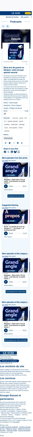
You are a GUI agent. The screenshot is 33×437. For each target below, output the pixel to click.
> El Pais (23, 409)
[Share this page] (26, 64)
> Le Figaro (17, 409)
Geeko (21, 373)
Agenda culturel (16, 381)
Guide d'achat (11, 388)
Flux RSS (24, 414)
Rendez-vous (3, 405)
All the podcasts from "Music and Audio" (16, 340)
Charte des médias (12, 430)
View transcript (8, 138)
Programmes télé (26, 381)
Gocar (21, 387)
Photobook (3, 390)
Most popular (12, 160)
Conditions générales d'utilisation (9, 427)
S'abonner (28, 13)
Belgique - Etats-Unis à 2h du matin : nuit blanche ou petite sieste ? (14, 181)
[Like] (5, 113)
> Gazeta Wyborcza (15, 413)
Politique (7, 369)
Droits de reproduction (24, 430)
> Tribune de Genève (21, 411)
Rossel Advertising (9, 402)
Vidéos (7, 373)
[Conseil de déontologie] (7, 417)
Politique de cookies (11, 428)
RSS (24, 383)
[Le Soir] (15, 13)
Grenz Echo (10, 404)
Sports (26, 369)
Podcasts (2, 373)
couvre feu (15, 118)
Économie (21, 369)
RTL (25, 402)
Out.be (21, 383)
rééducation (14, 124)
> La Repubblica (10, 411)
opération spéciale (13, 121)
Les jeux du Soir (4, 385)
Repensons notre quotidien (23, 371)
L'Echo (17, 402)
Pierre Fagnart (16, 105)
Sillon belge (18, 405)
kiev (26, 118)
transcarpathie (13, 127)
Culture (2, 371)
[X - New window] (8, 151)
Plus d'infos (16, 422)
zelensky (6, 131)
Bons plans (26, 387)
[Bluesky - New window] (15, 151)
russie (6, 127)
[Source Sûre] (4, 425)
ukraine (20, 127)
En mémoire (11, 405)
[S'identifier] (23, 13)
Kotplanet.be (3, 404)
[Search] (7, 26)
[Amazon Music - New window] (13, 143)
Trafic (6, 381)
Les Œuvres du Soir (11, 390)
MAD (5, 371)
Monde (17, 369)
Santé (13, 371)
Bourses (2, 381)
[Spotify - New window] (9, 143)
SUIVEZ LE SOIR (26, 413)
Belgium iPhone (4, 375)
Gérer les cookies (5, 392)
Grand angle (13, 103)
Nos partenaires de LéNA (7, 409)
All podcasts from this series (16, 196)
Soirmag (16, 373)
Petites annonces (25, 385)
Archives (24, 375)
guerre (21, 118)
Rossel (2, 402)
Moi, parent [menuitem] (25, 17)
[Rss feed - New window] (21, 143)
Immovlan (16, 407)
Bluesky (10, 414)
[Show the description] (26, 174)
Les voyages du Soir (21, 388)
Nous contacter (9, 383)
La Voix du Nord (18, 404)
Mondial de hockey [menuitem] (12, 17)
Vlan (24, 404)
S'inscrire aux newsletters (9, 361)
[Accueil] (2, 17)
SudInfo (21, 402)
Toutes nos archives (23, 390)
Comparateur (3, 388)
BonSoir (2, 383)
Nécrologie (16, 387)
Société (12, 369)
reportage (21, 124)
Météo (10, 381)
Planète (10, 371)
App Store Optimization (6, 407)
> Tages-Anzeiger (5, 413)
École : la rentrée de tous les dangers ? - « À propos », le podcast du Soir (14, 228)
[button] (2, 13)
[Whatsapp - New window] (18, 151)
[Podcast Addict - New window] (17, 143)
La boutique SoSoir (14, 385)
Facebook (4, 414)
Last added (5, 160)
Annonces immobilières (6, 387)
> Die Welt (3, 411)
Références (18, 375)
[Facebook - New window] (5, 151)
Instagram (17, 414)
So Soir (12, 373)
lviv (5, 121)
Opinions (2, 369)
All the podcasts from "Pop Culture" (16, 291)
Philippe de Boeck (15, 108)
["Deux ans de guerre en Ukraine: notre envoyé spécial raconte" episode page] (16, 52)
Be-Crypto (12, 375)
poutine (21, 121)
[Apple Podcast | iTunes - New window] (5, 143)
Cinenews (16, 383)
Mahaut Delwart (8, 189)
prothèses (7, 124)
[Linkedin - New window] (11, 151)
